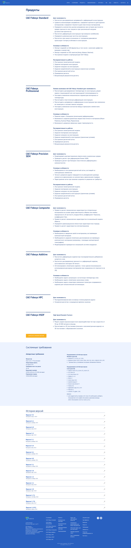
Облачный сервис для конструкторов (75, 528)
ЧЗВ (106, 2)
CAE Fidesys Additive (50, 532)
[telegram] (98, 518)
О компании (75, 2)
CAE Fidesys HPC (50, 534)
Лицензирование (91, 2)
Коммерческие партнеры (61, 520)
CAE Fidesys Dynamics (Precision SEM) (51, 526)
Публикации (85, 527)
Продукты (82, 2)
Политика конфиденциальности (88, 532)
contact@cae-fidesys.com (65, 544)
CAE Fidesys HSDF (50, 537)
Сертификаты (86, 520)
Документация (86, 517)
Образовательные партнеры (62, 528)
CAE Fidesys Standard (51, 520)
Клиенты (60, 517)
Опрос (68, 2)
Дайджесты (85, 529)
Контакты (123, 2)
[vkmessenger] (101, 518)
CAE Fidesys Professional (49, 523)
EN (127, 2)
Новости (116, 2)
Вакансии (85, 522)
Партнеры (100, 2)
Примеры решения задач (74, 532)
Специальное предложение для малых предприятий (75, 524)
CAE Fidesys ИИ (49, 539)
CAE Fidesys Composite (51, 530)
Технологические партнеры (62, 524)
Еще (110, 2)
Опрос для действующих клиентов (73, 519)
